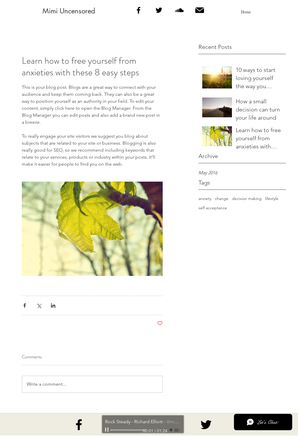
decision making (247, 198)
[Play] (107, 430)
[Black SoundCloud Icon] (179, 10)
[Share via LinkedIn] (53, 305)
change (221, 198)
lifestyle (272, 198)
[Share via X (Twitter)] (39, 305)
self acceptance (212, 207)
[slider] (178, 430)
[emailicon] (199, 10)
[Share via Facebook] (24, 305)
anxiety (204, 198)
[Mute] (171, 430)
